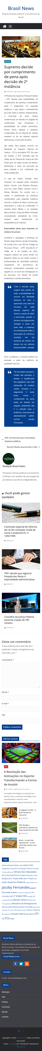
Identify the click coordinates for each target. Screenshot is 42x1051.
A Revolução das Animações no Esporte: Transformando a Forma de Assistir (20, 778)
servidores (30, 914)
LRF (34, 896)
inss (36, 882)
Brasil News (21, 8)
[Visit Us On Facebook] (15, 962)
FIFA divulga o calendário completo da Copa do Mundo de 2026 (28, 827)
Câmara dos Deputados (25, 871)
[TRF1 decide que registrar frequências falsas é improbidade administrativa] (21, 551)
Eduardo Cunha (31, 875)
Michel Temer (20, 899)
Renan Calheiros (33, 910)
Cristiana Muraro (7, 872)
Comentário (8, 660)
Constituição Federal (24, 868)
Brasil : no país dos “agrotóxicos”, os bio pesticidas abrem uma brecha (27, 844)
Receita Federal (22, 910)
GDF (35, 879)
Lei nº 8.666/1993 (18, 896)
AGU (21, 865)
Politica (7, 61)
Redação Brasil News (23, 92)
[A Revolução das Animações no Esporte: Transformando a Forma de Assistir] (21, 753)
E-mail (5, 703)
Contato (5, 1017)
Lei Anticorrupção (23, 892)
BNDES (26, 865)
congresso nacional (9, 868)
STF (37, 913)
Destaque (5, 992)
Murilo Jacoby (7, 907)
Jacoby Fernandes (16, 887)
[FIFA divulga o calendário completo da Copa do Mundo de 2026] (9, 829)
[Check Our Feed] (27, 962)
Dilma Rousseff (8, 875)
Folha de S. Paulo (26, 878)
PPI (16, 910)
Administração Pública (10, 865)
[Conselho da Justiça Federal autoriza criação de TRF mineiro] (21, 594)
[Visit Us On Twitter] (21, 962)
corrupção (35, 869)
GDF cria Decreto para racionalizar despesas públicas (20, 439)
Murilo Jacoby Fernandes (23, 907)
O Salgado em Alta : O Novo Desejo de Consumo (27, 812)
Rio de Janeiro (6, 914)
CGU (31, 865)
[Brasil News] (4, 26)
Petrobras (11, 910)
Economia (6, 1007)
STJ (3, 918)
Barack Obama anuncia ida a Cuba (22, 447)
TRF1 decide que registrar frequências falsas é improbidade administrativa (19, 576)
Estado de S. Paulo (10, 878)
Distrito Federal (20, 875)
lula (11, 900)
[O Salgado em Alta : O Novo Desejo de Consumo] (9, 814)
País (6, 766)
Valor (12, 918)
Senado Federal (18, 913)
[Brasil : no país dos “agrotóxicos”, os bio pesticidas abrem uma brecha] (9, 846)
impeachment (30, 882)
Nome (5, 692)
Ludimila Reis (6, 900)
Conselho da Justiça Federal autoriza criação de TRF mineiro (19, 620)
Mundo (5, 1012)
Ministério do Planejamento (24, 903)
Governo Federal (16, 882)
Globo (4, 882)
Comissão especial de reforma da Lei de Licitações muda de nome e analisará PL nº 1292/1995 (20, 531)
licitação (30, 896)
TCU (7, 918)
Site (3, 715)
